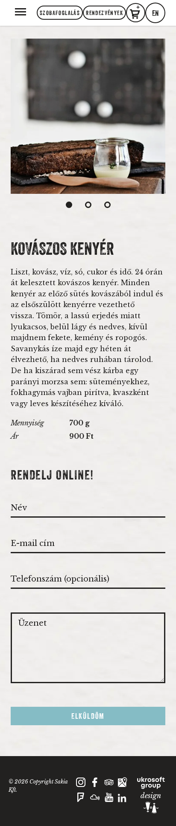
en (155, 13)
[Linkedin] (123, 803)
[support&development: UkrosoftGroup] (150, 782)
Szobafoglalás (60, 13)
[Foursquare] (81, 803)
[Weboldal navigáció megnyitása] (20, 11)
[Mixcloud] (95, 803)
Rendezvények (104, 13)
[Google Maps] (123, 785)
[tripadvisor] (109, 785)
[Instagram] (81, 785)
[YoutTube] (109, 803)
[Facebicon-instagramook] (95, 785)
